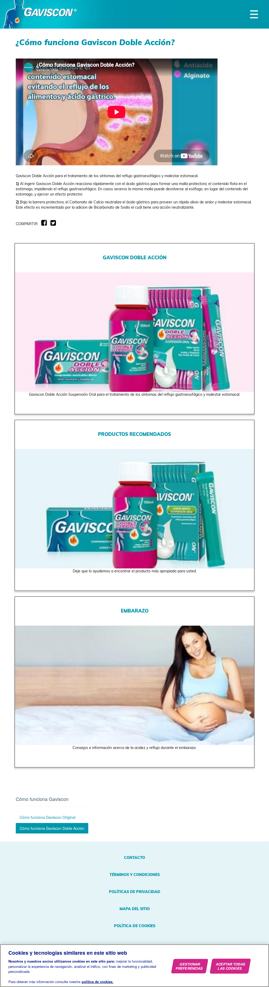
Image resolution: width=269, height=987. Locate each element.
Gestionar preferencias (189, 966)
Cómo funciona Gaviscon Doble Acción (52, 828)
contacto (134, 857)
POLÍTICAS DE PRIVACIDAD (134, 891)
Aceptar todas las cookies (230, 966)
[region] (134, 965)
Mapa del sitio (135, 908)
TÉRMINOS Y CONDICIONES (135, 874)
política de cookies (134, 925)
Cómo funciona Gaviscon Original (47, 817)
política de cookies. (97, 981)
